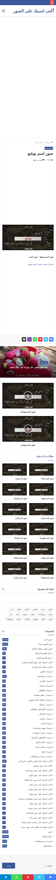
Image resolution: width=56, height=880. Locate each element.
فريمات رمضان (45, 704)
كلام (43, 619)
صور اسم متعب (47, 518)
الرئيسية (47, 142)
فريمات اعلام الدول (44, 742)
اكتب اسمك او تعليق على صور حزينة (36, 827)
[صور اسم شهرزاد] (41, 529)
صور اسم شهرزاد (46, 538)
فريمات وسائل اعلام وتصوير (40, 700)
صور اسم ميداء (47, 478)
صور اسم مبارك (20, 577)
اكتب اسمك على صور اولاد (40, 803)
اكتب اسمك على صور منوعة (40, 808)
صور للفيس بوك (45, 644)
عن (11, 614)
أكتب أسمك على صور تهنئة (40, 794)
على (17, 614)
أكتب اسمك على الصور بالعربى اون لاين (35, 761)
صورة (25, 614)
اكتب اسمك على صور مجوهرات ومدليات (35, 798)
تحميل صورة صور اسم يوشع (41, 264)
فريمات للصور (46, 671)
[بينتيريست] (40, 339)
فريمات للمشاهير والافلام (41, 709)
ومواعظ (10, 619)
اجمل (50, 609)
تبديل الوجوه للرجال (43, 653)
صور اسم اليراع (20, 498)
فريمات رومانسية (44, 676)
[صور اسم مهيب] (41, 549)
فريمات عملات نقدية (43, 747)
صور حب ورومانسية (43, 841)
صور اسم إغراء (20, 538)
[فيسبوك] (51, 339)
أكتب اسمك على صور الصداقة (39, 813)
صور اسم (39, 142)
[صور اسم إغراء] (14, 529)
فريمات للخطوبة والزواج (41, 737)
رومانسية (41, 614)
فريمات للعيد (46, 751)
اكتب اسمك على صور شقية (40, 789)
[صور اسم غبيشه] (14, 549)
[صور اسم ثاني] (14, 509)
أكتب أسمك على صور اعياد (40, 784)
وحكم (19, 619)
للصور (35, 619)
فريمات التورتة (46, 681)
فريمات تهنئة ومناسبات (42, 728)
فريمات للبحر (46, 723)
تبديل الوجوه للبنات (44, 658)
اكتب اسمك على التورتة (42, 667)
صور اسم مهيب (47, 557)
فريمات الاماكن (45, 714)
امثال (19, 609)
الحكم (35, 609)
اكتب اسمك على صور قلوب (40, 775)
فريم (50, 619)
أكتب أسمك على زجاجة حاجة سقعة (37, 822)
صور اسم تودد (21, 478)
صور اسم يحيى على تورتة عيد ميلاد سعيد (29, 367)
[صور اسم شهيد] (41, 489)
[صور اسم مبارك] (14, 568)
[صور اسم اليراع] (14, 489)
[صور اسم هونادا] (41, 568)
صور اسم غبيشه (20, 557)
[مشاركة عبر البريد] (24, 339)
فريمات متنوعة (45, 685)
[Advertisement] (28, 47)
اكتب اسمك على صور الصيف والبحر (37, 662)
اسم (42, 609)
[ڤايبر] (29, 339)
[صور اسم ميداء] (41, 469)
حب (11, 609)
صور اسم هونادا (47, 577)
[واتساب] (35, 339)
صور (32, 614)
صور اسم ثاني (21, 518)
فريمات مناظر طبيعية (43, 695)
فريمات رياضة (46, 718)
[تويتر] (46, 339)
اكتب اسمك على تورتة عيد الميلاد (38, 780)
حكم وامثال (47, 836)
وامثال (27, 619)
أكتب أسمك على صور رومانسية (38, 770)
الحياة (27, 609)
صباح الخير (47, 846)
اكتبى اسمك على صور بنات (40, 817)
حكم (50, 614)
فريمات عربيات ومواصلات (41, 756)
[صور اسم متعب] (41, 509)
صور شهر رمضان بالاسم (42, 648)
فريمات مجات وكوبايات (42, 733)
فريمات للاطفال (45, 690)
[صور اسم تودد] (14, 469)
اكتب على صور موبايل (42, 765)
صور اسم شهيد (47, 498)
